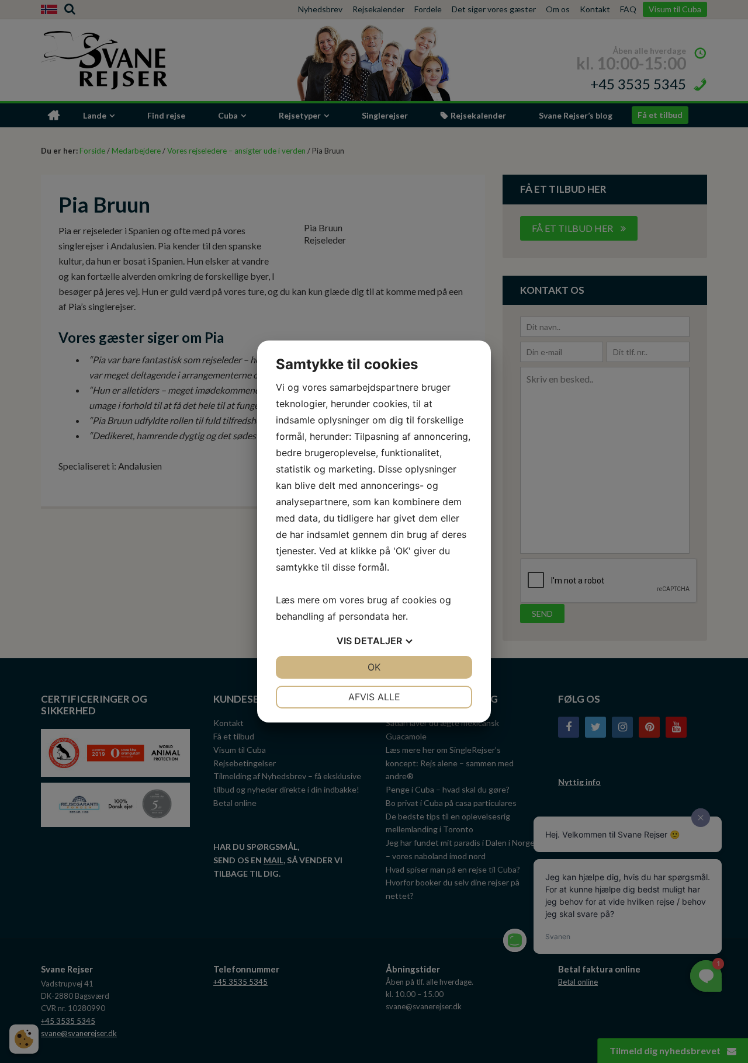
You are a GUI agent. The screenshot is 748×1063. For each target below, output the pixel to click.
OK (374, 667)
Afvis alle (374, 697)
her (399, 616)
